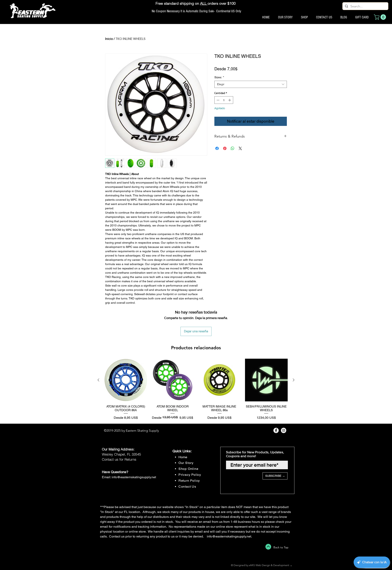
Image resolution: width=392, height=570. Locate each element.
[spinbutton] (223, 100)
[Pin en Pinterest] (224, 148)
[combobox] (250, 84)
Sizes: (219, 77)
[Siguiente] (293, 379)
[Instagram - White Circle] (283, 430)
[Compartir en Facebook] (217, 148)
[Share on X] (240, 148)
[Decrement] (217, 100)
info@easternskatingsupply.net (134, 477)
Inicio (109, 38)
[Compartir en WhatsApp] (232, 148)
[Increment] (230, 100)
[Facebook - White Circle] (276, 430)
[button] (380, 17)
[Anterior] (98, 379)
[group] (196, 389)
